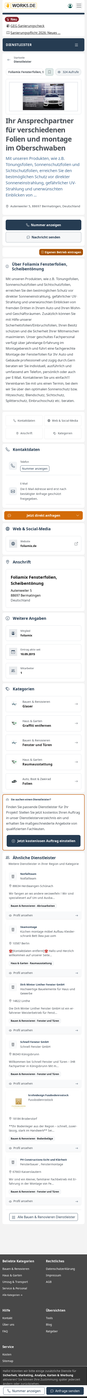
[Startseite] (22, 6)
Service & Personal (14, 1288)
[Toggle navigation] (76, 45)
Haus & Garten (12, 1275)
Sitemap (7, 1361)
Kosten (6, 1354)
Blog (49, 1324)
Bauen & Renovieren (15, 1269)
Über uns (8, 1324)
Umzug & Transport (15, 1282)
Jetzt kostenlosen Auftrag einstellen (46, 841)
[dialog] (43, 1382)
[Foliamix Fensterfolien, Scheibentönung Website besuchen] (43, 96)
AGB (49, 1282)
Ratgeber (52, 1331)
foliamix (26, 635)
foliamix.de (28, 546)
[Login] (70, 5)
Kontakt (7, 1318)
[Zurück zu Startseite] (9, 60)
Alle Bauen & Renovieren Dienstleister (46, 1217)
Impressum (53, 1275)
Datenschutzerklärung (60, 1269)
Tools (49, 1318)
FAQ (5, 1331)
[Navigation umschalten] (79, 5)
